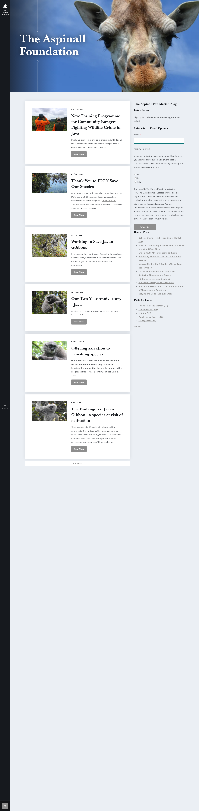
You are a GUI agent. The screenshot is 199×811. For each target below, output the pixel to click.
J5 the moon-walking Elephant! (154, 279)
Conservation (148, 309)
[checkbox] (159, 178)
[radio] (159, 174)
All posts (77, 463)
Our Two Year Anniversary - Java (96, 301)
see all (137, 326)
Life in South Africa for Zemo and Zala (158, 253)
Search (5, 806)
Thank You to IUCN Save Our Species (94, 183)
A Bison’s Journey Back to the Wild (156, 282)
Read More (79, 154)
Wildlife (145, 313)
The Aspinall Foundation (153, 305)
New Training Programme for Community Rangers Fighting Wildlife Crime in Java (95, 124)
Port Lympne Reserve (151, 317)
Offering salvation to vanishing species (90, 351)
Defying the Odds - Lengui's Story (155, 294)
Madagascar (147, 320)
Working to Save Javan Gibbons (92, 244)
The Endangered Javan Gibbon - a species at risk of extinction (97, 414)
